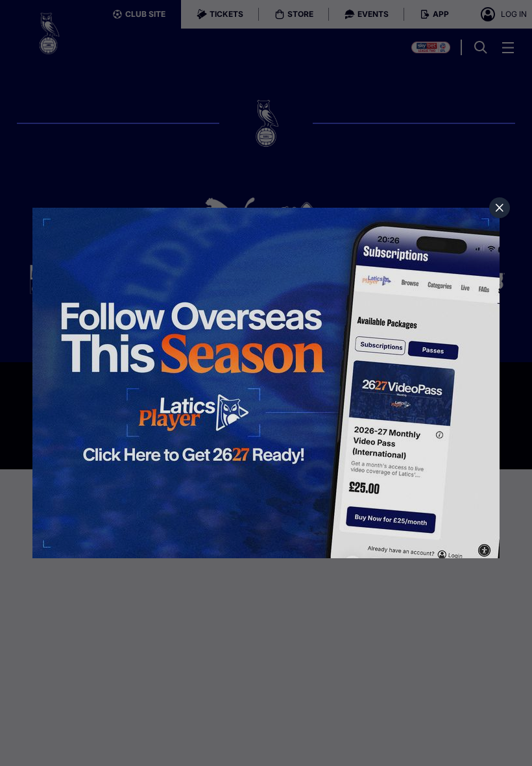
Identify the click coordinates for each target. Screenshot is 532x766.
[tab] (499, 208)
